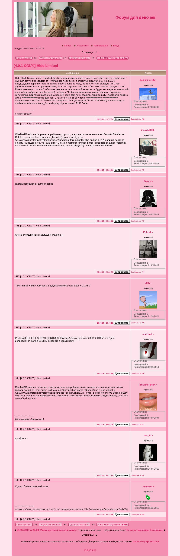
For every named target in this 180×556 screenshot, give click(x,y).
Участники (82, 45)
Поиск (67, 45)
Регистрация (101, 45)
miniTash (147, 334)
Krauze (147, 181)
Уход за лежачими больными (145, 530)
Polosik (147, 232)
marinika (147, 486)
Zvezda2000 (147, 130)
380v (147, 283)
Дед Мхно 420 (147, 80)
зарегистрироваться (146, 541)
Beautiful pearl (147, 384)
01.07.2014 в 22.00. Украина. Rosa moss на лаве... (47, 530)
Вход (116, 45)
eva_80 (147, 435)
